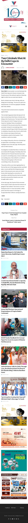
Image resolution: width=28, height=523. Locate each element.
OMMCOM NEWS (10, 67)
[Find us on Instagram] (14, 519)
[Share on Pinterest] (17, 87)
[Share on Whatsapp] (10, 87)
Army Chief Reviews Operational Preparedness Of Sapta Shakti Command (12, 311)
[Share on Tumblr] (21, 87)
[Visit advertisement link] (14, 11)
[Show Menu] (26, 26)
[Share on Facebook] (3, 87)
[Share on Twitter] (6, 87)
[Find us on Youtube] (12, 519)
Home (2, 55)
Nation (6, 55)
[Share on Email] (25, 87)
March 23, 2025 (20, 67)
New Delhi (6, 199)
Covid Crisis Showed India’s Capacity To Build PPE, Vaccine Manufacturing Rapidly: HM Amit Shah (13, 282)
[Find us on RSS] (18, 519)
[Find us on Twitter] (10, 519)
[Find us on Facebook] (8, 519)
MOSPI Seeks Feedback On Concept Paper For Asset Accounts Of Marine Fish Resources (13, 340)
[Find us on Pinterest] (16, 519)
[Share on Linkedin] (14, 87)
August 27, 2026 (5, 258)
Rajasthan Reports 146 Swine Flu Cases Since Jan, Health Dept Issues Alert (13, 254)
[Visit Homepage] (13, 26)
